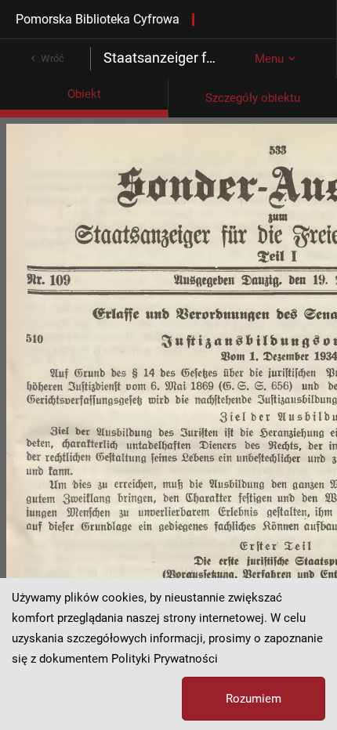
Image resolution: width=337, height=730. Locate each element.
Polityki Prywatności (164, 659)
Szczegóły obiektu (252, 98)
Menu (269, 59)
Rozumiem (253, 699)
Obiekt (84, 94)
